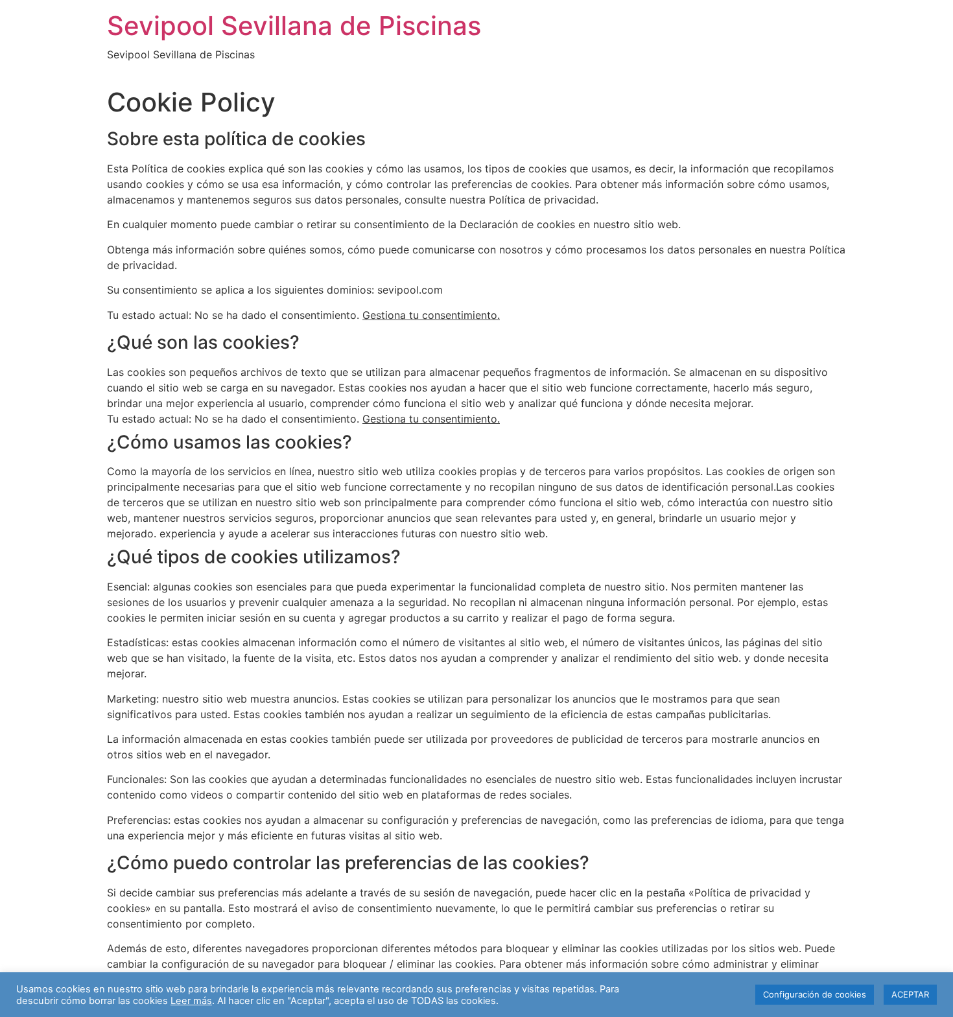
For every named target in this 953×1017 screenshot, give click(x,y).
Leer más (191, 1001)
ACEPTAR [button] (910, 994)
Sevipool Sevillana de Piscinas (294, 25)
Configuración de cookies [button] (814, 994)
